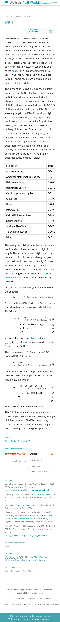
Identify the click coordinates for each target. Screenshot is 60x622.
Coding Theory (28, 16)
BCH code (36, 460)
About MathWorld (14, 589)
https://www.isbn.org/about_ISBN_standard (26, 535)
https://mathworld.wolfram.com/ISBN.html (25, 560)
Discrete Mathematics (13, 16)
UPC (28, 441)
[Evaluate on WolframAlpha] (52, 453)
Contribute (47, 589)
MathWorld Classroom (32, 589)
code (18, 42)
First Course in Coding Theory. (24, 504)
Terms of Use (45, 598)
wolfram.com (37, 593)
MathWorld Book (24, 593)
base (14, 70)
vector (28, 342)
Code (7, 441)
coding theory (37, 466)
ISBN (7, 546)
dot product (34, 338)
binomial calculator (39, 471)
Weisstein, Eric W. (13, 557)
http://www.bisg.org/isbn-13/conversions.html (27, 490)
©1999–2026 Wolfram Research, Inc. (24, 598)
